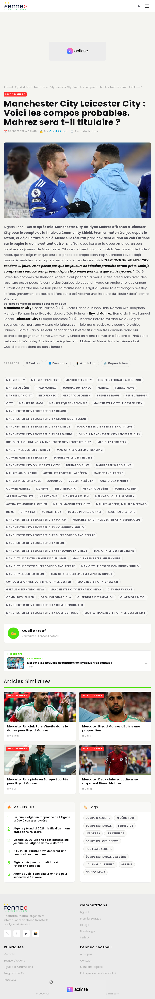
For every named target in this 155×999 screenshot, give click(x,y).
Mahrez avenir (126, 489)
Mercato (9, 954)
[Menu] (147, 6)
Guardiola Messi (133, 597)
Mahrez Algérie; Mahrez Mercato (121, 504)
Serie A (84, 937)
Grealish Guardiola (56, 597)
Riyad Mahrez (23, 87)
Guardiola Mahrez (114, 481)
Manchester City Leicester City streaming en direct (47, 551)
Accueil (8, 87)
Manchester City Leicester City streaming (39, 434)
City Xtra (27, 512)
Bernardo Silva (78, 465)
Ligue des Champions (18, 967)
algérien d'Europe (121, 512)
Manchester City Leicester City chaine (36, 411)
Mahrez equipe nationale (68, 403)
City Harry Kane (120, 589)
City (9, 403)
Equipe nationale (99, 826)
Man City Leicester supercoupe (96, 558)
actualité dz (51, 512)
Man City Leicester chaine (114, 551)
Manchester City (79, 380)
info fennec (47, 395)
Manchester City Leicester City (118, 403)
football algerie (99, 849)
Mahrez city (15, 380)
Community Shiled (20, 597)
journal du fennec (76, 388)
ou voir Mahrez (18, 489)
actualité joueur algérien (26, 504)
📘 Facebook (57, 363)
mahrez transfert (45, 380)
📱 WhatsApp (86, 363)
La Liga (84, 925)
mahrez (103, 388)
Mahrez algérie (17, 388)
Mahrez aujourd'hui (21, 473)
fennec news (125, 388)
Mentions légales (91, 967)
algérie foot (126, 818)
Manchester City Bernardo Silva (75, 589)
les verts (93, 833)
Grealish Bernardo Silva (25, 589)
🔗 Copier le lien (116, 363)
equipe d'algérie (98, 818)
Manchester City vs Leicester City (33, 465)
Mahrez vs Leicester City (73, 457)
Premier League (108, 395)
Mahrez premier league (23, 481)
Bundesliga (87, 931)
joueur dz (55, 481)
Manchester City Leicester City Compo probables (44, 605)
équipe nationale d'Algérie (106, 857)
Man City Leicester (112, 442)
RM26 (10, 512)
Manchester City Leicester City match (36, 520)
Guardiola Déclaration (95, 597)
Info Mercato (65, 489)
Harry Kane (48, 496)
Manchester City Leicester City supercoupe (106, 520)
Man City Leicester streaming (80, 450)
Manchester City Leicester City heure (35, 543)
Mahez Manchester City (71, 504)
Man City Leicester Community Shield (110, 566)
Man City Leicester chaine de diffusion (36, 558)
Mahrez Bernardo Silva (114, 465)
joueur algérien (81, 481)
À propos (86, 954)
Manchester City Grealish (98, 582)
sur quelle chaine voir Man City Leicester (38, 582)
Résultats (10, 980)
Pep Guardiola (137, 395)
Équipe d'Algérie (14, 960)
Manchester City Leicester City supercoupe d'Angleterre (50, 535)
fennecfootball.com (107, 993)
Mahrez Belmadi (31, 403)
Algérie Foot (13, 227)
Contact (85, 960)
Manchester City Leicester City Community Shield (45, 527)
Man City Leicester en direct (28, 450)
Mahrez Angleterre (108, 473)
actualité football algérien (65, 473)
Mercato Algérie (95, 489)
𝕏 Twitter (33, 363)
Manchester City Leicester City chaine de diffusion (46, 419)
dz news (42, 489)
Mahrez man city (19, 395)
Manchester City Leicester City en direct (38, 426)
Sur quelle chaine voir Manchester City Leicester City (48, 442)
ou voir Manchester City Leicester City (109, 434)
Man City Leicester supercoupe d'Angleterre (40, 566)
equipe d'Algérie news (102, 841)
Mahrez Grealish (76, 496)
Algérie (126, 864)
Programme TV (14, 973)
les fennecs (116, 833)
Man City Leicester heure (25, 574)
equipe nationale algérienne (120, 380)
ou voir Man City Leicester (27, 457)
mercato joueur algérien (115, 496)
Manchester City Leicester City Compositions (42, 613)
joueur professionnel (84, 512)
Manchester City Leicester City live (104, 426)
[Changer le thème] (139, 6)
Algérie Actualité (19, 496)
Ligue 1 (84, 912)
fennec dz (125, 826)
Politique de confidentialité (98, 973)
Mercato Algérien (77, 395)
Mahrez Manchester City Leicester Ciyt (114, 613)
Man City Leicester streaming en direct (81, 574)
